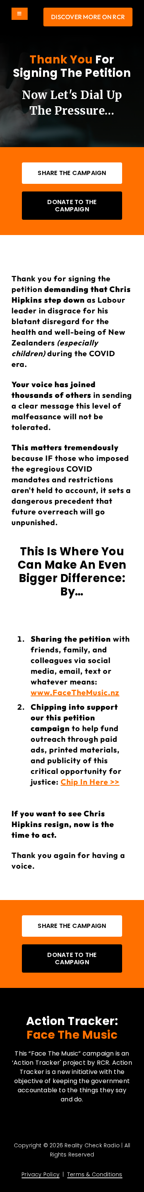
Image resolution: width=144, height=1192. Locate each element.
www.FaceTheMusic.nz (75, 692)
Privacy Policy (41, 1174)
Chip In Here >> (90, 782)
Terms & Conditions (94, 1174)
